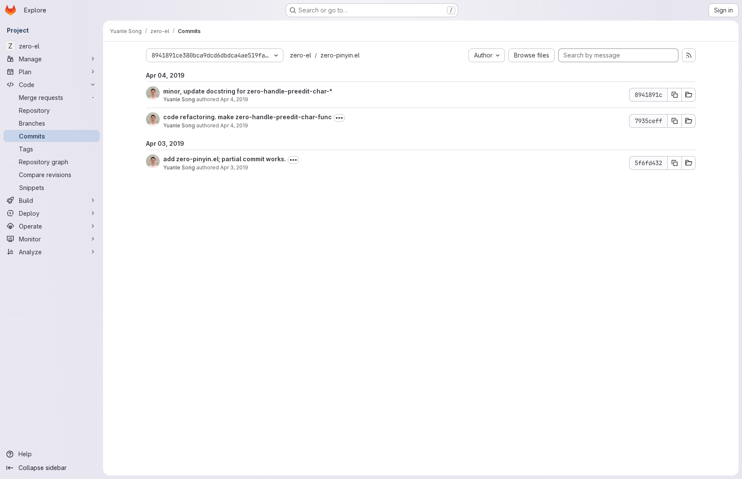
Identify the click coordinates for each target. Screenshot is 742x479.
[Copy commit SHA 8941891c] (674, 95)
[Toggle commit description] (339, 118)
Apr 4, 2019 (234, 99)
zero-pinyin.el (340, 55)
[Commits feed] (689, 55)
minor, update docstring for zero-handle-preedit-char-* (247, 91)
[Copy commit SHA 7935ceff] (674, 121)
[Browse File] (689, 95)
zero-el (300, 55)
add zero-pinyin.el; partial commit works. (224, 159)
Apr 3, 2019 (234, 167)
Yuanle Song (179, 99)
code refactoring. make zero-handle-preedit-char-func (247, 117)
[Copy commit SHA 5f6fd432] (674, 163)
